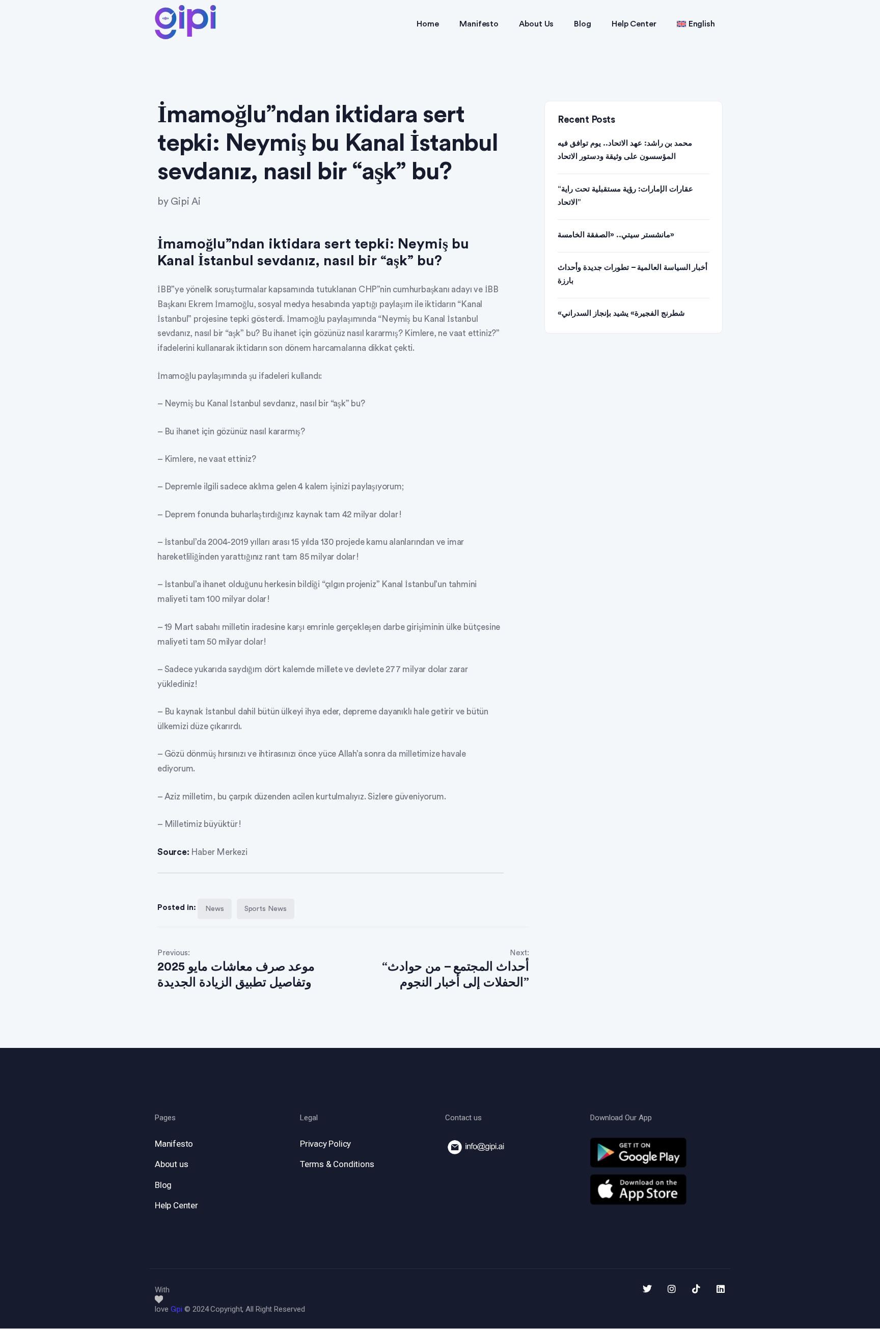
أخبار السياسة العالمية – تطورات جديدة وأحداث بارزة (632, 274)
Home (428, 24)
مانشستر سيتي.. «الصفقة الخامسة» (616, 235)
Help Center (634, 24)
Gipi (177, 1309)
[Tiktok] (696, 1288)
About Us (536, 24)
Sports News (265, 908)
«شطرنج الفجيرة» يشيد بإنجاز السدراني (621, 313)
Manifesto (479, 24)
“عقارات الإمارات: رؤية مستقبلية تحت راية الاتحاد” (625, 195)
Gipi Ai (186, 202)
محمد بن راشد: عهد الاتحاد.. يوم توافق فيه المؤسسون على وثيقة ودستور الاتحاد (625, 150)
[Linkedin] (720, 1288)
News (214, 908)
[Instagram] (671, 1288)
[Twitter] (647, 1288)
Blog (582, 24)
